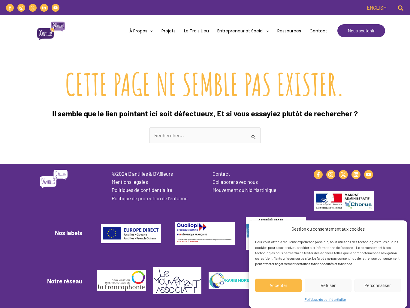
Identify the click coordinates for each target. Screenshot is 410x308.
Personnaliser (377, 285)
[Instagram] (21, 8)
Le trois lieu (196, 31)
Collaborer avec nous (235, 182)
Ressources (289, 31)
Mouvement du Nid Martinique (244, 190)
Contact (318, 31)
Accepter (278, 285)
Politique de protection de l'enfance (150, 198)
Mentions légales (130, 182)
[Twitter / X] (343, 174)
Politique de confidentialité (325, 299)
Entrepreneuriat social (240, 31)
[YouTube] (55, 8)
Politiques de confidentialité (142, 190)
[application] (150, 31)
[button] (401, 7)
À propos (138, 31)
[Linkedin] (44, 8)
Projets (168, 31)
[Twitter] (33, 8)
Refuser (328, 285)
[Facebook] (10, 8)
